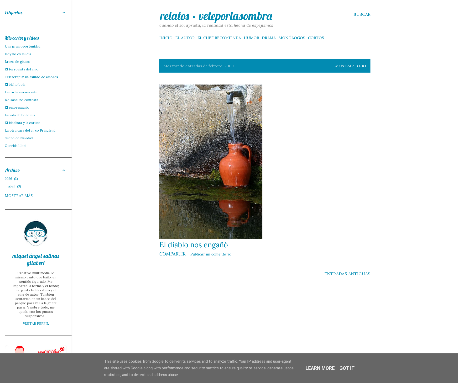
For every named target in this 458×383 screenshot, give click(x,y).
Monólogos (292, 37)
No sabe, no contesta (21, 100)
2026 (11, 178)
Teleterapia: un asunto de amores (31, 77)
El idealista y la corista (22, 123)
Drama (269, 37)
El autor (185, 37)
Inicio (165, 37)
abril (14, 186)
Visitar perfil (36, 323)
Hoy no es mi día (18, 54)
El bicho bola (15, 84)
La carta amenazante (21, 92)
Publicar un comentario (210, 254)
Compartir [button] (172, 254)
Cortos (316, 37)
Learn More (320, 368)
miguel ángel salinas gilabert (35, 259)
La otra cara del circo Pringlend (30, 130)
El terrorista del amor (22, 69)
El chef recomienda (219, 37)
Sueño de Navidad (19, 138)
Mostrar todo (350, 66)
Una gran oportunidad (22, 46)
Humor (251, 37)
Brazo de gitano (17, 61)
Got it (347, 368)
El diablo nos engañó (193, 244)
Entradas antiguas (347, 274)
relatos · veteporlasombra (216, 16)
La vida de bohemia (20, 115)
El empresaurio (17, 107)
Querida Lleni (15, 146)
